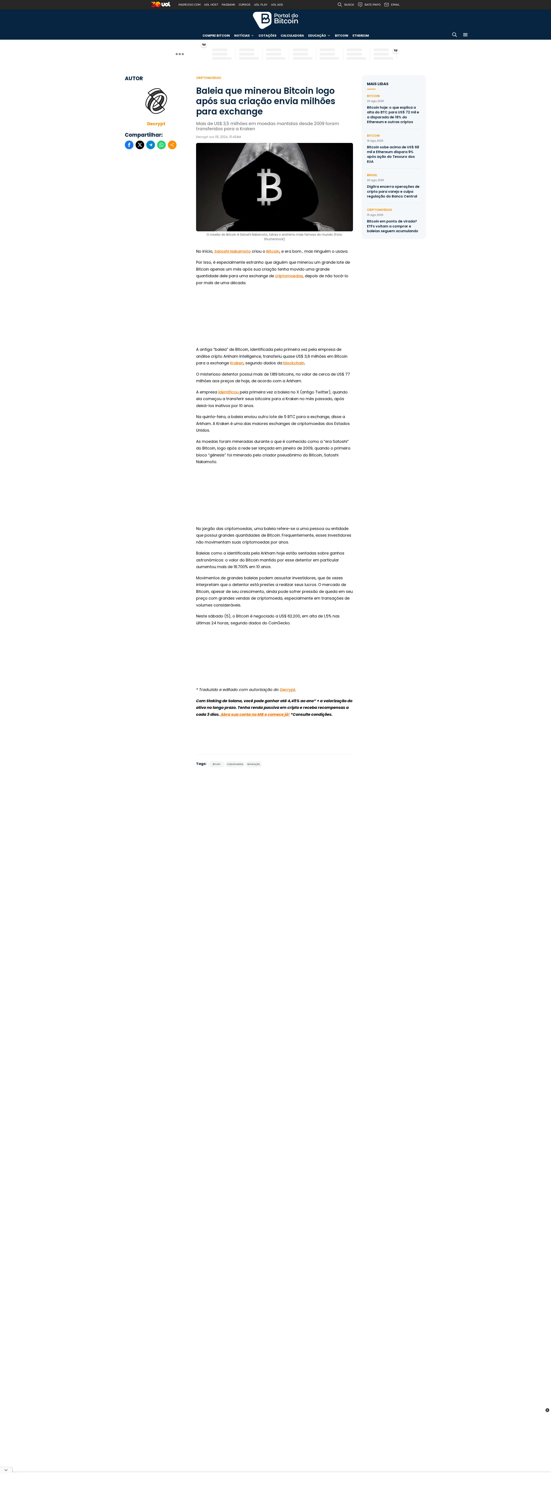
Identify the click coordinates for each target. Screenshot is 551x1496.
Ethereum (361, 35)
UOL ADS (277, 4)
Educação (317, 35)
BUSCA (349, 4)
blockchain (293, 363)
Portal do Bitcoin (275, 20)
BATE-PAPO (373, 4)
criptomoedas (289, 276)
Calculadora (292, 35)
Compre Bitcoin (216, 35)
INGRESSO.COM (189, 4)
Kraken (236, 363)
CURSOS (245, 4)
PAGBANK (228, 4)
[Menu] (465, 35)
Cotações (267, 35)
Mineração (253, 764)
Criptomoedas (208, 78)
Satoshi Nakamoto (232, 251)
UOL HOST (211, 4)
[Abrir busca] (455, 35)
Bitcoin (341, 35)
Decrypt (156, 124)
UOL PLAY (261, 4)
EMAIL (395, 4)
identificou (228, 392)
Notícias (242, 35)
